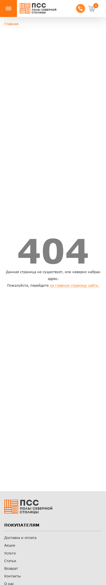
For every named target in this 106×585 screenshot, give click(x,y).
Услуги (10, 553)
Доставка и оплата (20, 538)
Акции (9, 545)
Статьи (10, 561)
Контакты (12, 576)
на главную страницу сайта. (74, 285)
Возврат (11, 568)
